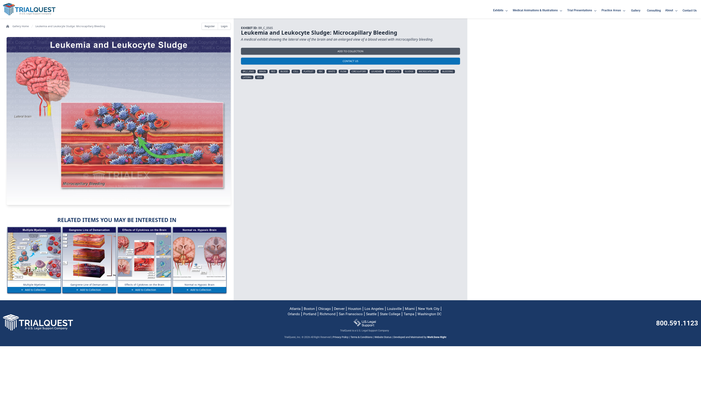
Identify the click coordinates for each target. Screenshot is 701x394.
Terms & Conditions (361, 337)
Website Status (382, 337)
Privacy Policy (340, 337)
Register (210, 26)
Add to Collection (350, 51)
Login (224, 26)
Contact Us (350, 61)
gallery (636, 10)
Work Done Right (436, 337)
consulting (654, 10)
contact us (690, 10)
